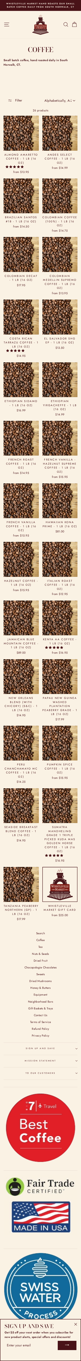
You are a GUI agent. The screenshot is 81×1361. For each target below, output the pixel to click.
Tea (40, 947)
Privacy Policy (40, 1035)
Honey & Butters (40, 988)
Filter (18, 100)
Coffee (40, 940)
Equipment (40, 994)
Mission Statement (40, 1060)
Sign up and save (40, 1048)
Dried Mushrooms (40, 981)
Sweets (40, 974)
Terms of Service (40, 1022)
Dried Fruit (41, 961)
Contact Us (40, 1015)
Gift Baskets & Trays (40, 1008)
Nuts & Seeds (40, 954)
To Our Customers (40, 1073)
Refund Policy (40, 1029)
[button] (15, 167)
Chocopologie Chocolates (41, 967)
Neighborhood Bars (40, 1001)
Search (40, 933)
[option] (40, 5)
